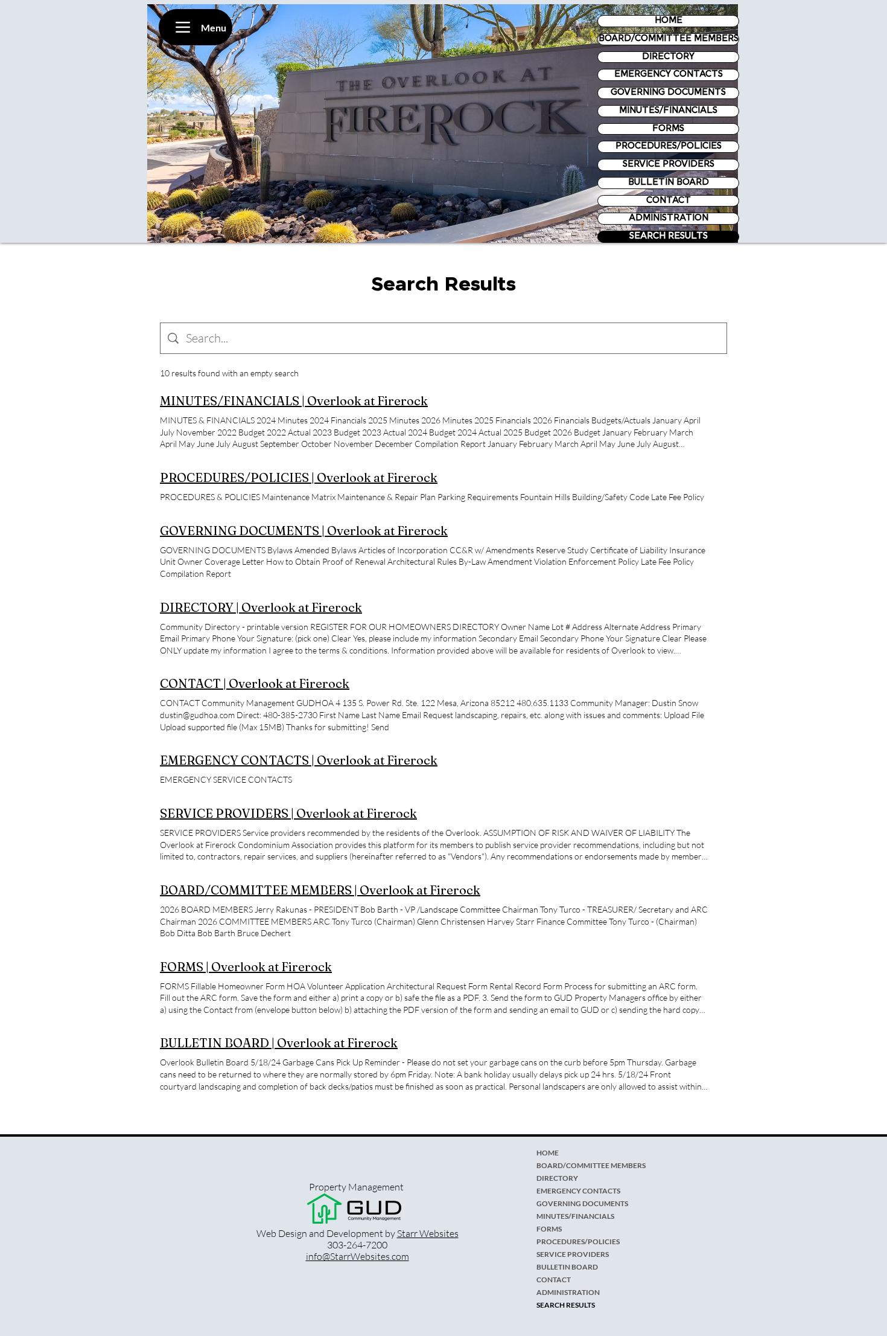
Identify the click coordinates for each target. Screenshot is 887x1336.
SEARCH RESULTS (668, 236)
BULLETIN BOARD (668, 182)
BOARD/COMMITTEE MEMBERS (669, 38)
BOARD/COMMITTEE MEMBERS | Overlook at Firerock (320, 890)
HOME (668, 20)
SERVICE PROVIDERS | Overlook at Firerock (288, 813)
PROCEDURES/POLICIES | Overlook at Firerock (298, 477)
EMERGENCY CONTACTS (668, 74)
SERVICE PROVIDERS (668, 164)
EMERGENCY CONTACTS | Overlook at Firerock (298, 760)
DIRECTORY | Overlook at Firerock (261, 607)
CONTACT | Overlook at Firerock (254, 683)
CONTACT (668, 200)
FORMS (668, 128)
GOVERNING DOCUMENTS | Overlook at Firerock (304, 530)
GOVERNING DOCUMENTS (668, 92)
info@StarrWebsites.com (357, 1256)
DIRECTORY (668, 57)
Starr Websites (428, 1233)
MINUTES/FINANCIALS (668, 110)
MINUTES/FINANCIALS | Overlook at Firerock (294, 400)
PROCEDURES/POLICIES (668, 146)
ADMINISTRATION (668, 218)
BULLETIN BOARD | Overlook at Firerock (279, 1042)
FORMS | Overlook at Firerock (246, 966)
